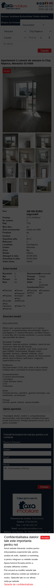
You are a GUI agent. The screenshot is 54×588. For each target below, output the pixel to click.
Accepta (45, 537)
